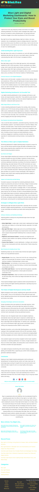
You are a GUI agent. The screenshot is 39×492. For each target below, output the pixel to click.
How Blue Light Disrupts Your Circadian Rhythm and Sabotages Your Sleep (19, 451)
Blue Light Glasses (5, 470)
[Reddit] (25, 379)
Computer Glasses (5, 472)
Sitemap (6, 486)
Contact (6, 484)
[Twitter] (16, 379)
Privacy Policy (32, 482)
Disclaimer (32, 485)
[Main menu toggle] (36, 2)
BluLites (3, 5)
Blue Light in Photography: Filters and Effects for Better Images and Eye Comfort (9, 431)
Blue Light (8, 5)
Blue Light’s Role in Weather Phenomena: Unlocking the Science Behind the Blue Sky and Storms (10, 426)
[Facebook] (14, 379)
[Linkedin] (22, 379)
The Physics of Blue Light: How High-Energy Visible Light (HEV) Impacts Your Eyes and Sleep (28, 432)
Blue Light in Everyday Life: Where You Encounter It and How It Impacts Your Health (28, 426)
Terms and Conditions (32, 483)
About (6, 483)
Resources (6, 488)
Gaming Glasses (5, 474)
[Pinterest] (19, 379)
